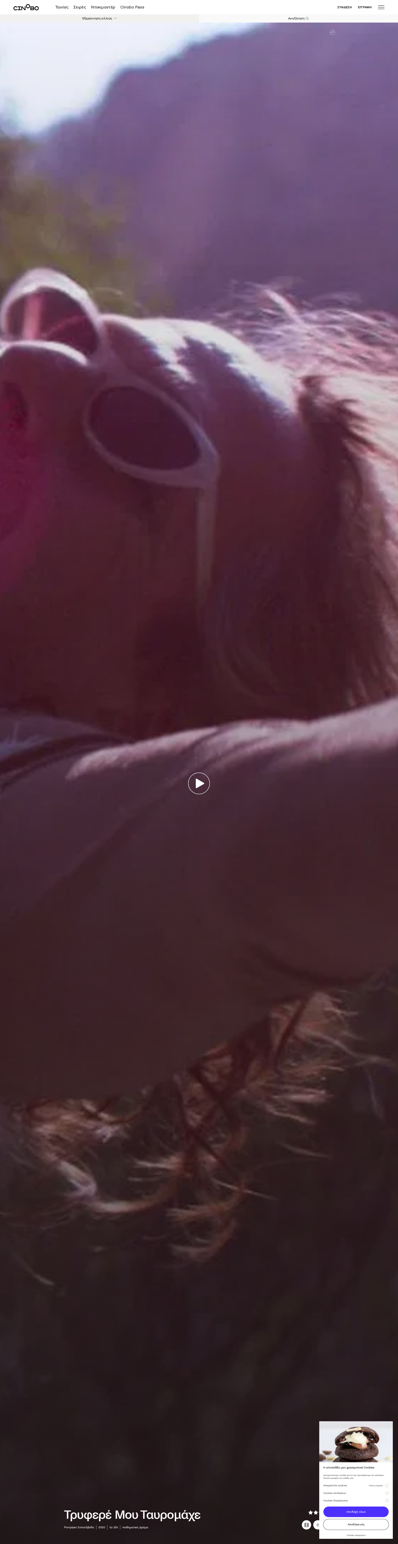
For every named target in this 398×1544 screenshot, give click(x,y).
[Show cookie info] (387, 1485)
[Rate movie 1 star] (310, 1512)
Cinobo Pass (132, 7)
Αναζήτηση (296, 18)
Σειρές (80, 7)
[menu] (381, 7)
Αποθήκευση (356, 1524)
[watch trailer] (306, 1525)
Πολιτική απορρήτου (356, 1535)
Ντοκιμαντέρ (103, 7)
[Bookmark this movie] (318, 1525)
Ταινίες (62, 7)
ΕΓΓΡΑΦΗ (365, 7)
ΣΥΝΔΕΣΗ (344, 7)
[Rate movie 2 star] (315, 1512)
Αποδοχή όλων (356, 1511)
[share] (332, 32)
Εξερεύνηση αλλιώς (97, 18)
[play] (199, 783)
